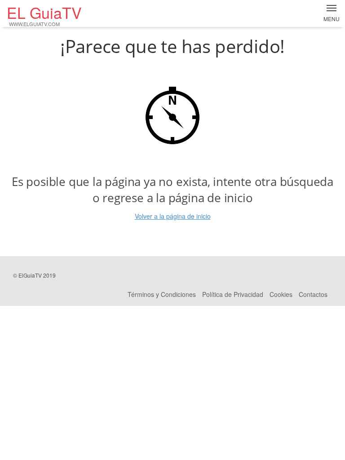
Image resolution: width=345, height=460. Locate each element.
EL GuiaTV (44, 14)
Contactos (313, 294)
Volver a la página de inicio (173, 216)
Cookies (281, 294)
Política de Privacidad (232, 294)
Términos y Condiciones (162, 294)
